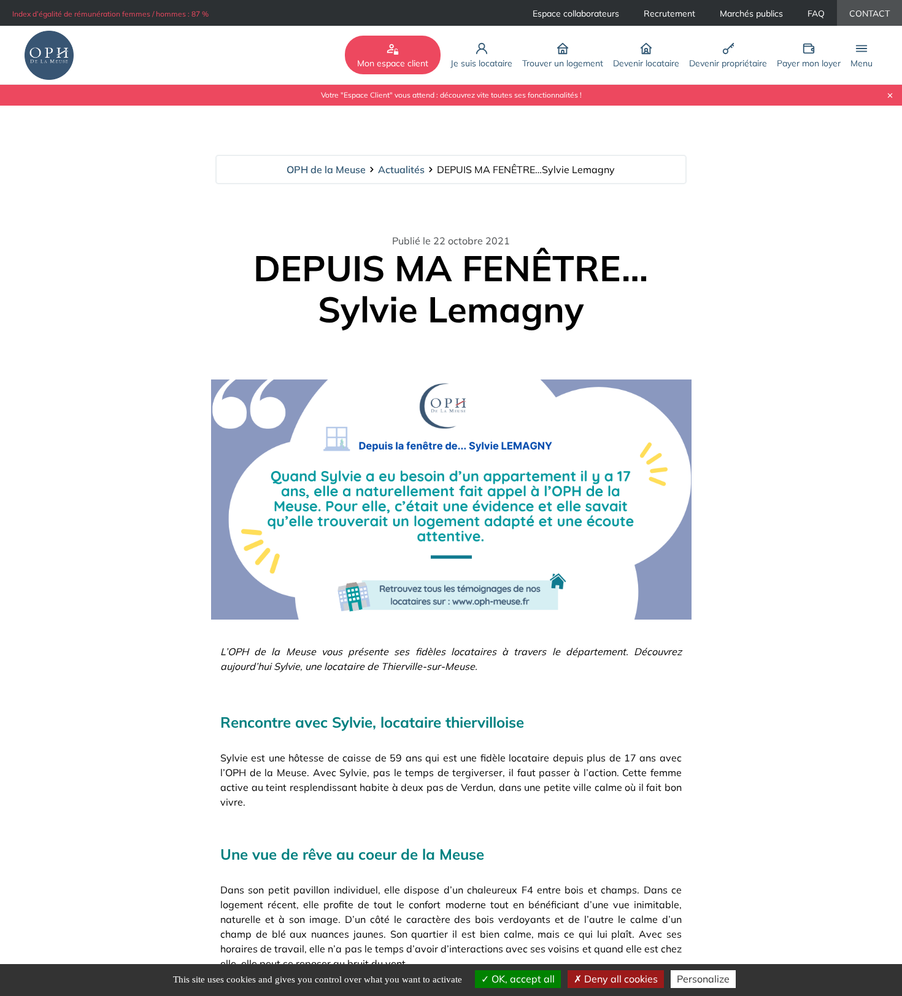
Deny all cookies (620, 979)
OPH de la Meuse (326, 169)
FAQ (816, 13)
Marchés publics (751, 13)
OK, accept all (522, 979)
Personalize (703, 979)
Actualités (401, 169)
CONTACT (869, 13)
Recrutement (669, 13)
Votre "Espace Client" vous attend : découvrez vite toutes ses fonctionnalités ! (451, 95)
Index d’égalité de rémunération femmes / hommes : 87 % (110, 13)
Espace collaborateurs (576, 13)
